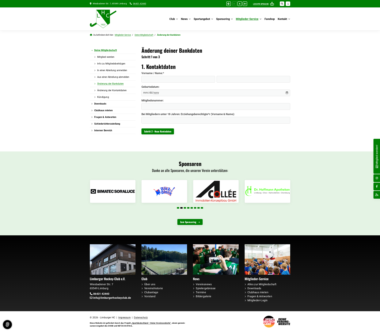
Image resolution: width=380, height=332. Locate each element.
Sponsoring (223, 18)
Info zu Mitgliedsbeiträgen (111, 63)
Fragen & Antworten (105, 117)
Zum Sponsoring (188, 222)
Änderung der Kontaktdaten (112, 90)
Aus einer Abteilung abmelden (113, 77)
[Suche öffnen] (282, 3)
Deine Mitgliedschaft (144, 35)
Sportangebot (202, 18)
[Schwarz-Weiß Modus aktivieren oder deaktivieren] (228, 3)
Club (172, 18)
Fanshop (270, 18)
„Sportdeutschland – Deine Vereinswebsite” (151, 323)
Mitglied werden (105, 57)
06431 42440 (139, 3)
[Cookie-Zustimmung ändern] (7, 324)
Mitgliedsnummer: (152, 100)
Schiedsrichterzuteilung (107, 123)
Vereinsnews (204, 284)
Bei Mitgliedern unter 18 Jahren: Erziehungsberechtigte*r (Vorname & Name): (188, 114)
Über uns (149, 284)
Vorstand (149, 296)
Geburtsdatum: (150, 86)
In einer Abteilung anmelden (112, 70)
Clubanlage (151, 292)
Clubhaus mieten (103, 110)
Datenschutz (141, 317)
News (184, 18)
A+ (245, 4)
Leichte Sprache (261, 4)
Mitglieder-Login (257, 300)
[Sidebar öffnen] (288, 3)
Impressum (124, 317)
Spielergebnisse (206, 288)
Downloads (100, 103)
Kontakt (282, 18)
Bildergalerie (203, 296)
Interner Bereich (103, 130)
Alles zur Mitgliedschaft (262, 284)
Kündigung (103, 97)
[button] (178, 208)
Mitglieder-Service (247, 18)
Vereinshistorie (153, 288)
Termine (201, 292)
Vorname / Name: (152, 73)
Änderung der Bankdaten (110, 83)
